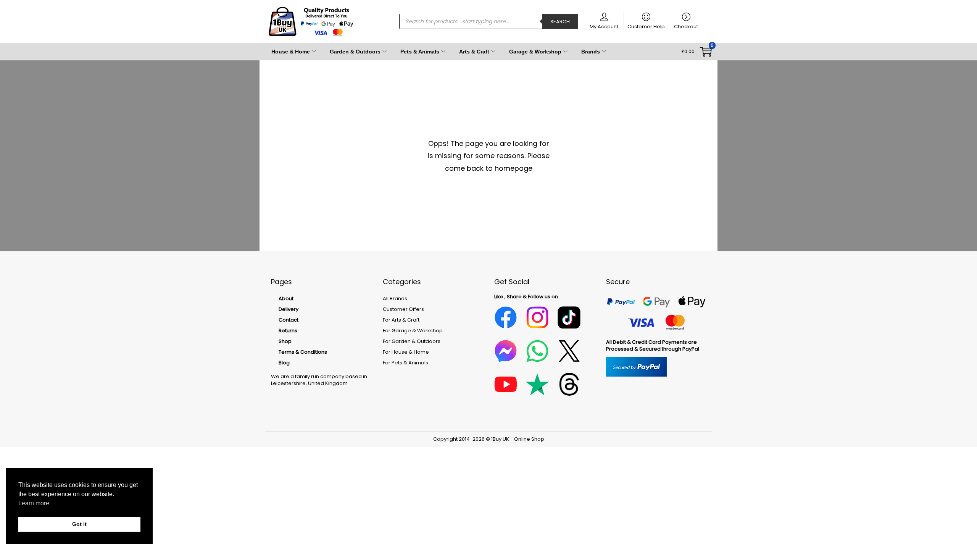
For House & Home (406, 352)
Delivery (288, 309)
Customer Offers (403, 309)
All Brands (395, 298)
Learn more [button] (33, 503)
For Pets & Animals (405, 362)
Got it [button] (79, 524)
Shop (285, 341)
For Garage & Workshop (413, 330)
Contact (288, 320)
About (286, 298)
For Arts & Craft (401, 320)
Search (560, 21)
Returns (288, 330)
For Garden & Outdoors (411, 341)
